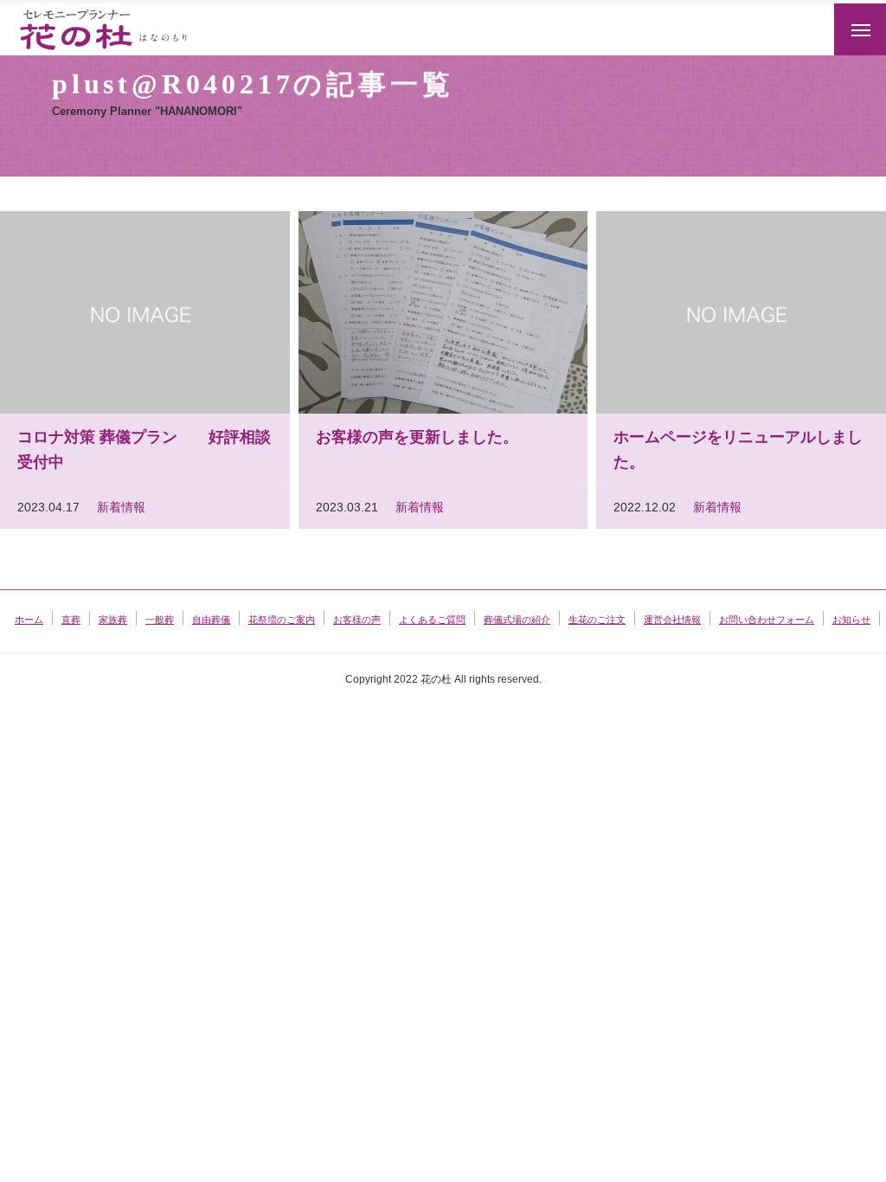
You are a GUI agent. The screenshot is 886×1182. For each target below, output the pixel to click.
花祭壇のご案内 (281, 619)
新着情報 (121, 507)
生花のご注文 (597, 619)
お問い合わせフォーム (766, 619)
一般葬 (159, 619)
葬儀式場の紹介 (517, 619)
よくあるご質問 (432, 619)
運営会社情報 (672, 619)
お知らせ (851, 619)
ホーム (29, 619)
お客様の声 (357, 619)
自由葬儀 (211, 619)
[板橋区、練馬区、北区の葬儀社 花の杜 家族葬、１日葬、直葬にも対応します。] (125, 29)
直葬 (70, 619)
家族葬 (113, 619)
